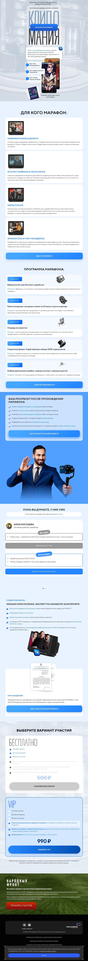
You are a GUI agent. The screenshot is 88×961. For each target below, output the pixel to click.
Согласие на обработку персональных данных (44, 941)
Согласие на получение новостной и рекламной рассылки (44, 944)
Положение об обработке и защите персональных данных (44, 937)
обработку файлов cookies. (48, 951)
